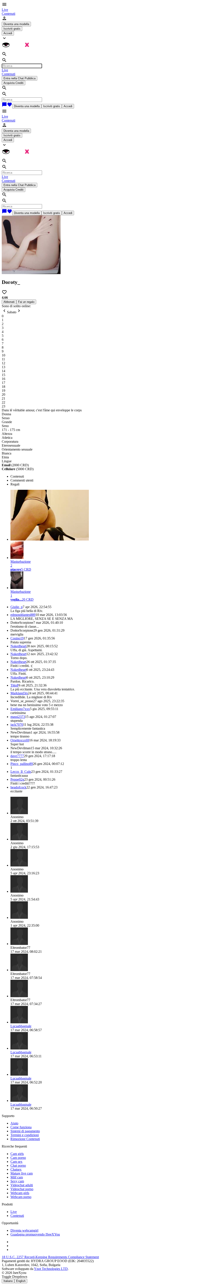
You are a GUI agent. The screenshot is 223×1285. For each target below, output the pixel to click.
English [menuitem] (20, 1281)
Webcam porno (20, 1197)
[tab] (115, 476)
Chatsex (16, 1169)
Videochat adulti (21, 1185)
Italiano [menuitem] (8, 1281)
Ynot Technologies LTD (51, 1269)
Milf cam (16, 1177)
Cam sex (16, 1161)
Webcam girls (19, 1193)
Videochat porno (21, 1189)
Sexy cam (17, 1181)
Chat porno (18, 1165)
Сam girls (17, 1154)
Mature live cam (21, 1173)
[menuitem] (5, 10)
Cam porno (18, 1158)
